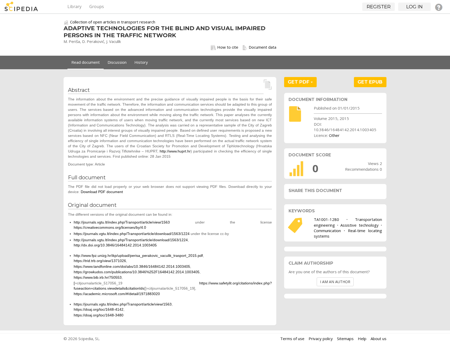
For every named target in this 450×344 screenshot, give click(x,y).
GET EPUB (370, 82)
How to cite (227, 47)
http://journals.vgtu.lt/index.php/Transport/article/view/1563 (122, 222)
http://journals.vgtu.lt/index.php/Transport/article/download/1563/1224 (131, 240)
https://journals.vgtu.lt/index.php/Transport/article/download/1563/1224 (132, 234)
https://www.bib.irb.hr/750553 (98, 277)
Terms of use (292, 338)
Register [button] (379, 7)
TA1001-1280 (326, 219)
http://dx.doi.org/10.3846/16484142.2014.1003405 (115, 245)
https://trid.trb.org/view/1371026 (100, 261)
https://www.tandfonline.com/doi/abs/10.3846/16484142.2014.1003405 (132, 266)
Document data (262, 47)
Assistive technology (359, 225)
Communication (327, 230)
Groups (96, 6)
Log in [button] (414, 7)
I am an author (335, 281)
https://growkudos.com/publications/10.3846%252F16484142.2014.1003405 (136, 272)
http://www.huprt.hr (175, 151)
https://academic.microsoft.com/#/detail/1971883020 (117, 294)
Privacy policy (321, 338)
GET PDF (299, 82)
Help (362, 338)
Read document (85, 62)
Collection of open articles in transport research (112, 21)
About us (378, 338)
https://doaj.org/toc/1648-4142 (98, 309)
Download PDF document (102, 192)
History (141, 62)
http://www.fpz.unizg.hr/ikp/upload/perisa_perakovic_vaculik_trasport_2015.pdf (138, 255)
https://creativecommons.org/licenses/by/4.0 (110, 227)
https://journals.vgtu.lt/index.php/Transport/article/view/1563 (123, 304)
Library (74, 6)
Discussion (117, 62)
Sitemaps (345, 338)
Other (334, 135)
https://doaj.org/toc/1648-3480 (98, 315)
